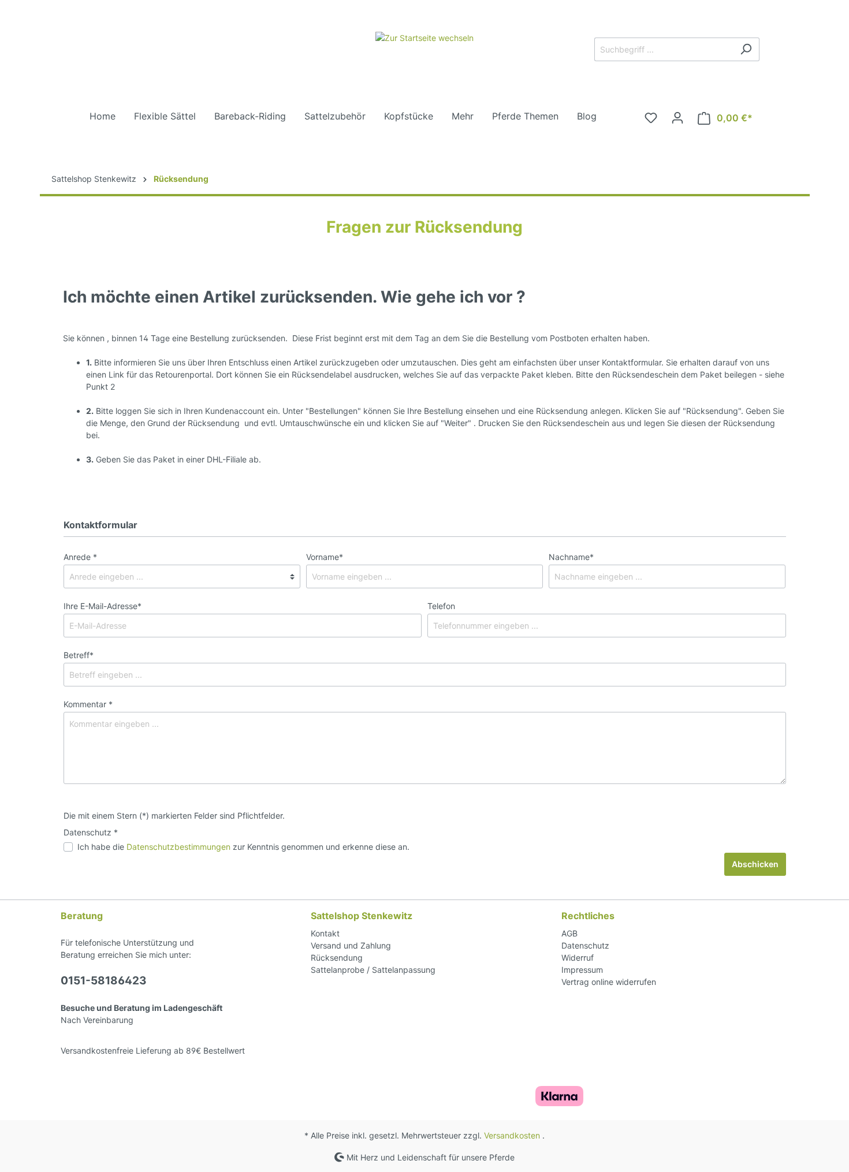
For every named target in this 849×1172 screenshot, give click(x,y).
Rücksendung (337, 957)
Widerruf (577, 957)
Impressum (582, 970)
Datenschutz (585, 945)
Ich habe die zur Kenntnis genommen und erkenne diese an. (243, 847)
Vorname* (324, 557)
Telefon (441, 606)
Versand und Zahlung (351, 945)
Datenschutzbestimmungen (178, 847)
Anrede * (80, 557)
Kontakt (325, 933)
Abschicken (755, 864)
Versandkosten (512, 1135)
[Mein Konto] (677, 118)
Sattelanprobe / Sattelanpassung (373, 970)
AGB (569, 933)
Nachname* (571, 557)
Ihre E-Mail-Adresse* (103, 606)
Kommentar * (88, 704)
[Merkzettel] (651, 118)
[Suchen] (745, 49)
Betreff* (79, 655)
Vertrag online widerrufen (608, 982)
